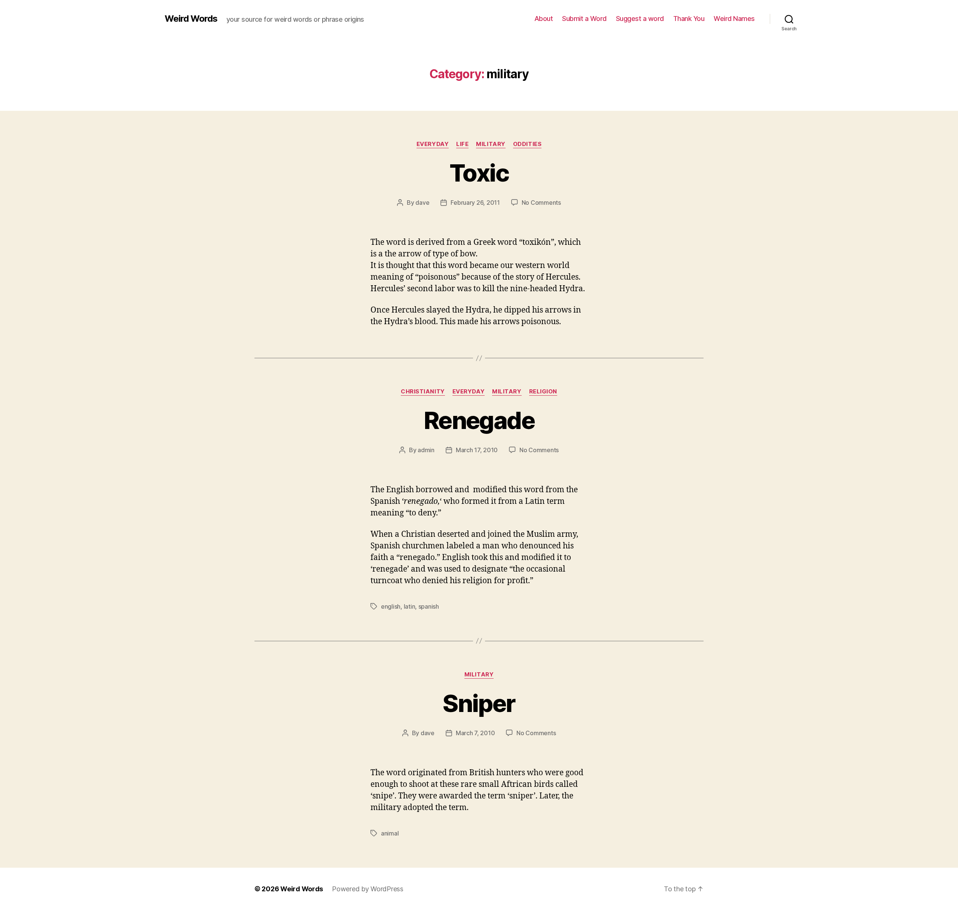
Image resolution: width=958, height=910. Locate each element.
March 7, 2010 (475, 733)
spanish (428, 606)
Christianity (423, 391)
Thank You (689, 18)
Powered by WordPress (367, 889)
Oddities (527, 144)
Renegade (479, 420)
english (390, 606)
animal (390, 833)
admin (426, 450)
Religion (543, 391)
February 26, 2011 (475, 202)
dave (422, 202)
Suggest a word (640, 18)
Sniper (479, 703)
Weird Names (734, 18)
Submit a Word (584, 18)
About (543, 18)
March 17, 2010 (477, 450)
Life (462, 144)
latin (409, 606)
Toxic (479, 172)
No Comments (541, 202)
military (490, 144)
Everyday (433, 144)
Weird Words (191, 18)
